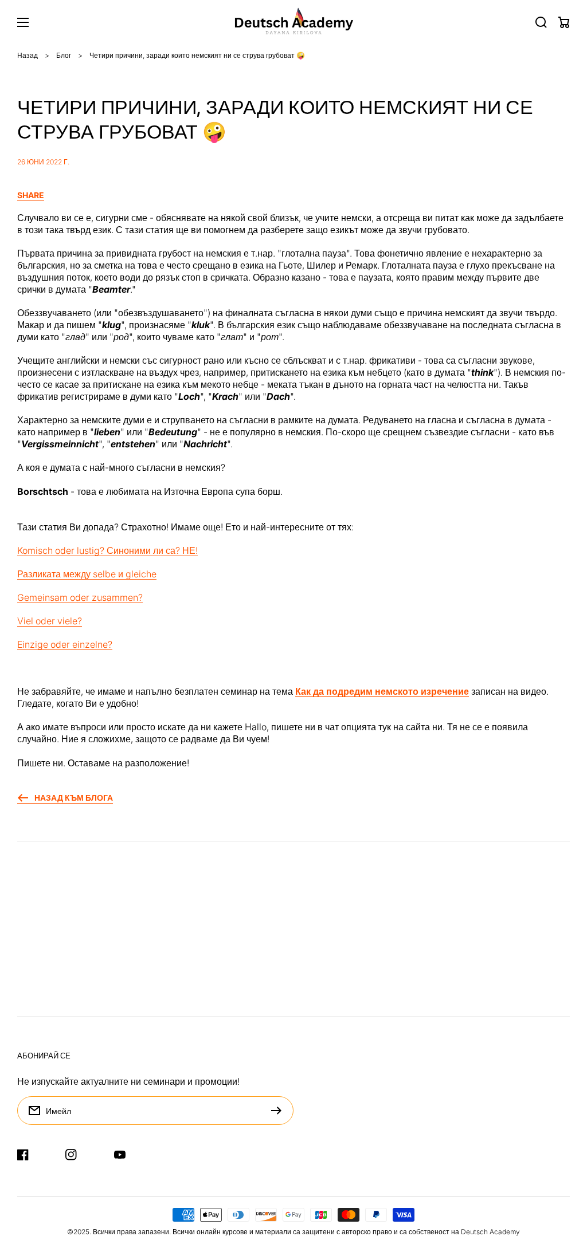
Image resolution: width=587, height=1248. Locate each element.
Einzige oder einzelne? (64, 644)
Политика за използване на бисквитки (97, 998)
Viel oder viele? (49, 621)
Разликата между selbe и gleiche (86, 574)
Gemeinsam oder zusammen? (80, 597)
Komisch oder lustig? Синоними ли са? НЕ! (107, 550)
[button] (293, 195)
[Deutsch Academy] (293, 22)
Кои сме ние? (45, 1021)
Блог (63, 55)
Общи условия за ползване (75, 975)
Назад (27, 55)
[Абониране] (279, 1110)
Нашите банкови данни (66, 951)
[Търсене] (541, 22)
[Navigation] (23, 22)
